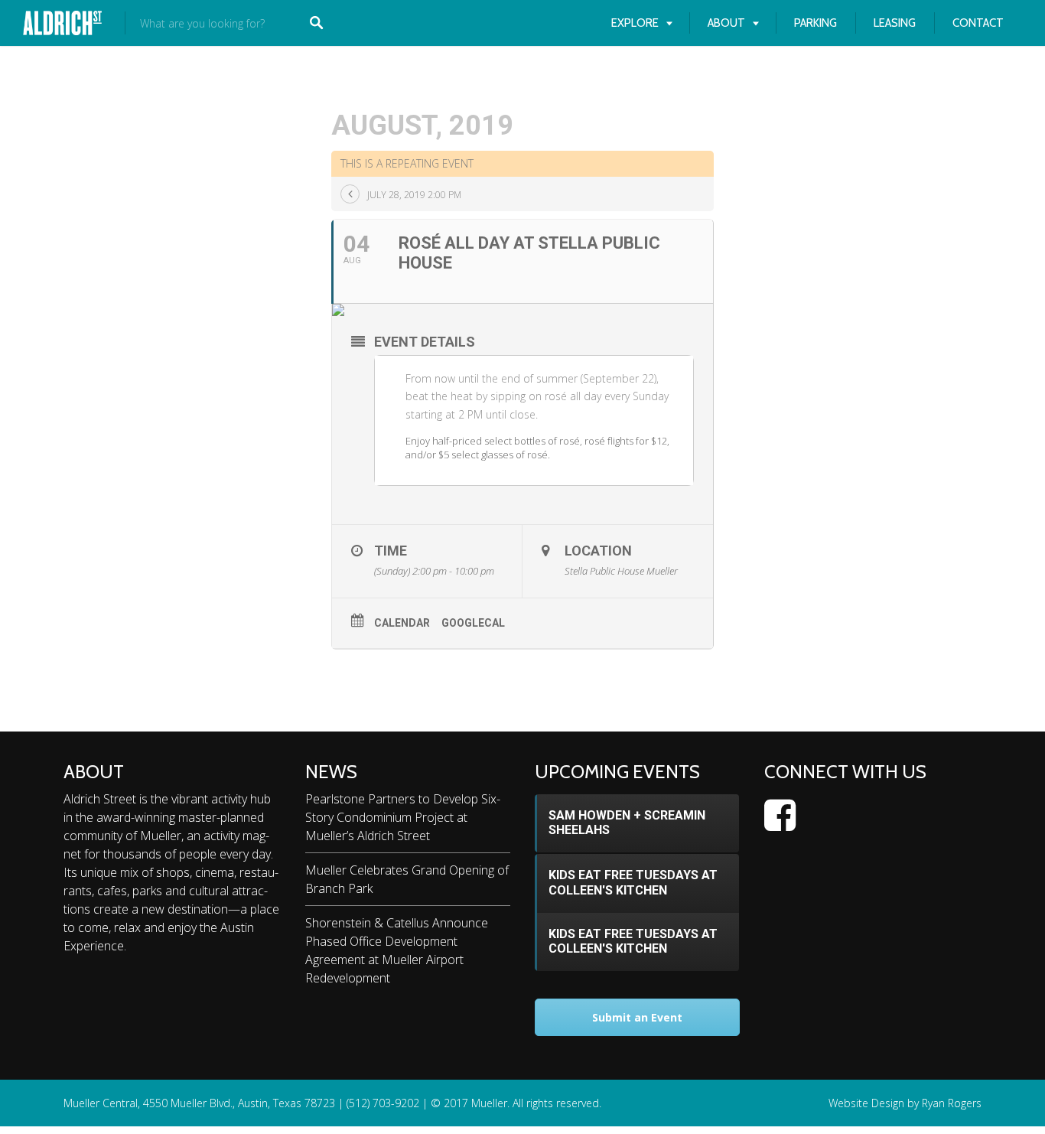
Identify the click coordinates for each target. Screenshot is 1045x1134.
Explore (635, 23)
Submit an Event (637, 1017)
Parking (815, 23)
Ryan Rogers (952, 1103)
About (726, 23)
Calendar (402, 623)
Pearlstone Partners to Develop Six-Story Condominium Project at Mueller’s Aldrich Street (402, 817)
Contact (978, 23)
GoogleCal (473, 623)
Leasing (895, 23)
